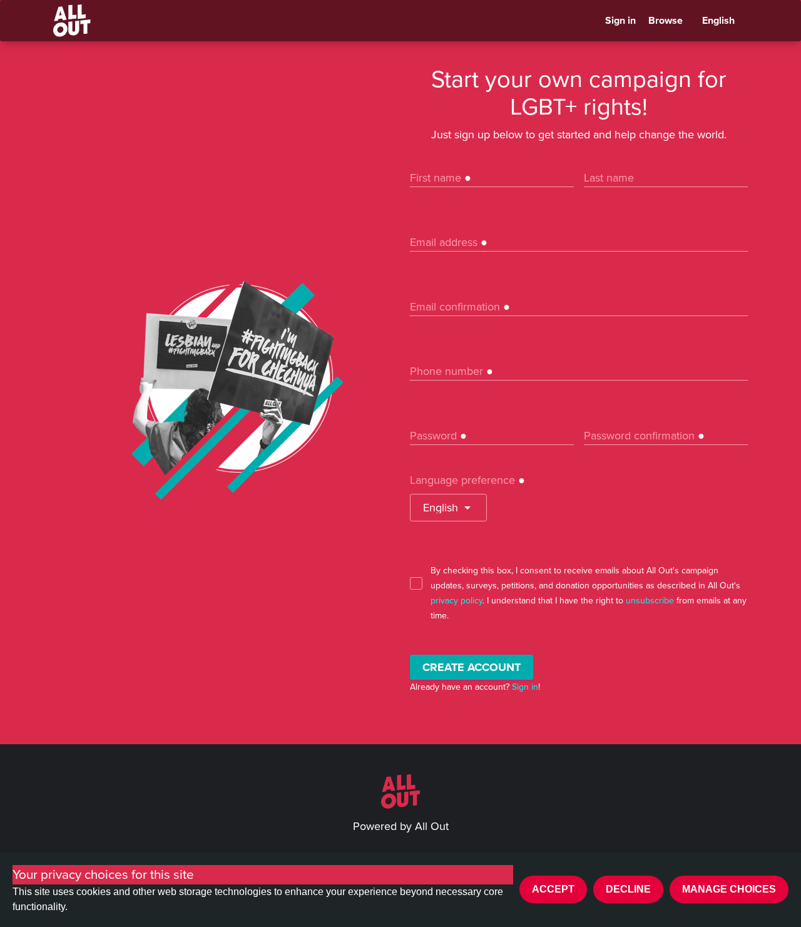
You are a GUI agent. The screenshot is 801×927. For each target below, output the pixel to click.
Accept (553, 889)
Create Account (471, 667)
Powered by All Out (401, 826)
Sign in (620, 20)
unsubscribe (650, 600)
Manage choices (729, 889)
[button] (448, 507)
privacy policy (456, 600)
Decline (628, 889)
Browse (665, 20)
